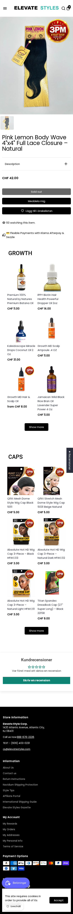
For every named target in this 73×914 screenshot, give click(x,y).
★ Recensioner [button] (70, 460)
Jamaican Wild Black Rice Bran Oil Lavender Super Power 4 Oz (51, 403)
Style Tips (8, 790)
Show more (36, 427)
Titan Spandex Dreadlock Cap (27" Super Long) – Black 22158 (50, 607)
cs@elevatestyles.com (16, 749)
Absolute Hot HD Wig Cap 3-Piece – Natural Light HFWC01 (21, 605)
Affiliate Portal (11, 796)
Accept (59, 900)
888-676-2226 (25, 737)
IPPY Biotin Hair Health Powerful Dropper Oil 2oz (48, 299)
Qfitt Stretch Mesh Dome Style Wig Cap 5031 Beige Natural (51, 503)
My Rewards (10, 823)
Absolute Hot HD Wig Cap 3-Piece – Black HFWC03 (21, 554)
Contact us (9, 773)
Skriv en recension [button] (36, 680)
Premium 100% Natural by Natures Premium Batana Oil (20, 299)
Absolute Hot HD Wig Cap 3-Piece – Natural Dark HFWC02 (51, 554)
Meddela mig (36, 201)
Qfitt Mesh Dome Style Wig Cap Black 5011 (20, 503)
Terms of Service (13, 846)
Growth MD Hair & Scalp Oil (18, 399)
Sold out (36, 192)
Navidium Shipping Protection (20, 784)
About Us (8, 767)
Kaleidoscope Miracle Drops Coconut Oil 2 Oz (21, 350)
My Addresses (11, 835)
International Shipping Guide (20, 802)
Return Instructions (14, 779)
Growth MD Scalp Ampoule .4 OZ (49, 348)
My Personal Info (13, 840)
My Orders (9, 829)
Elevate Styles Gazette (17, 807)
